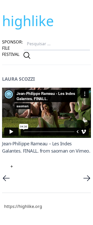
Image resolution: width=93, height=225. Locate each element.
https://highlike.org (23, 206)
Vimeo (82, 151)
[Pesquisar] (27, 55)
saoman (59, 151)
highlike (28, 20)
